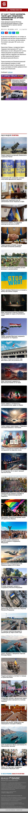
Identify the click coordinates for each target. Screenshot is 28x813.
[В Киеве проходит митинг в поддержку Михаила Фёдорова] (14, 576)
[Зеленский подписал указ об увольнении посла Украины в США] (14, 190)
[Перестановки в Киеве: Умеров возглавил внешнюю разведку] (14, 235)
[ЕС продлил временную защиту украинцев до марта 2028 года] (14, 621)
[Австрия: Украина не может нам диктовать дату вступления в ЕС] (14, 349)
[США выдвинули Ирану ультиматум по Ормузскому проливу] (14, 735)
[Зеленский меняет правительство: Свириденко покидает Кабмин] (14, 712)
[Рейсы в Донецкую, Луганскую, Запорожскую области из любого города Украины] (14, 87)
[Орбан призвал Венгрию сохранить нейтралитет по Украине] (14, 326)
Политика (11, 29)
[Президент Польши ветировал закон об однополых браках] (14, 507)
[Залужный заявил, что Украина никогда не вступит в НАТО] (14, 213)
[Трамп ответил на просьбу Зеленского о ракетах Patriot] (14, 145)
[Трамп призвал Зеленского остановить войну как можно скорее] (14, 280)
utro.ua (10, 72)
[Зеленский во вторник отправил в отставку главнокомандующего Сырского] (14, 483)
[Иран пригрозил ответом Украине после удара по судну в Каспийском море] (14, 302)
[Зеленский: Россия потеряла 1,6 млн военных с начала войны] (14, 258)
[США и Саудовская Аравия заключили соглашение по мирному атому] (14, 439)
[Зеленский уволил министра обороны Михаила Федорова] (14, 599)
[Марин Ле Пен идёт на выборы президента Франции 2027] (14, 757)
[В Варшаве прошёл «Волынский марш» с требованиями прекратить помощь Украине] (14, 688)
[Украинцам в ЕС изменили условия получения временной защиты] (14, 168)
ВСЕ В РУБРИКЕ (13, 774)
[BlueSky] (2, 33)
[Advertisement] (14, 116)
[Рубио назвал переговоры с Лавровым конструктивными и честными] (14, 416)
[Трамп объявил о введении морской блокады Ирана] (14, 643)
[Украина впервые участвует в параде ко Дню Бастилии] (14, 666)
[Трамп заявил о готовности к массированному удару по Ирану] (14, 394)
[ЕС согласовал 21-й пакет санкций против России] (14, 461)
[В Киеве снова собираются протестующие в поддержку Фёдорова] (14, 530)
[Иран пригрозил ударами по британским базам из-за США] (14, 371)
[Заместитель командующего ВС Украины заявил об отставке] (14, 554)
